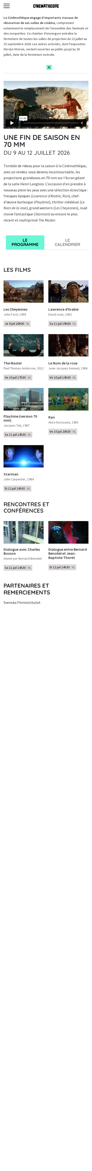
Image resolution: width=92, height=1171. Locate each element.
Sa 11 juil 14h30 (18, 434)
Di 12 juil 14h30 (17, 488)
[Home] (46, 6)
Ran (51, 417)
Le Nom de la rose (62, 363)
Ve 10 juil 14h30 (63, 377)
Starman (11, 474)
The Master (13, 363)
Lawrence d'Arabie (63, 309)
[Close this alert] (49, 67)
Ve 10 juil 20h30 (63, 431)
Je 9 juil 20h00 (17, 323)
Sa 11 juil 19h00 (63, 323)
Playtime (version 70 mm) (20, 418)
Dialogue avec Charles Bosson (22, 551)
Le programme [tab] (25, 242)
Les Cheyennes (15, 309)
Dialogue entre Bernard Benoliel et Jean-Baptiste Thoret (67, 553)
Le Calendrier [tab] (67, 242)
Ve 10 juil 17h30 (18, 377)
